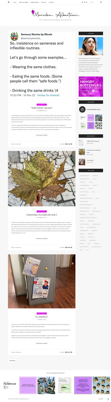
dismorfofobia (84, 201)
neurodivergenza (91, 227)
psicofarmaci (92, 240)
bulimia (91, 188)
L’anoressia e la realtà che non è (41, 214)
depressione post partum (86, 198)
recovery (96, 243)
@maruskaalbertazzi (59, 373)
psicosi (82, 243)
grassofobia (91, 220)
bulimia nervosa (84, 191)
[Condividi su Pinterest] (69, 144)
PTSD (89, 243)
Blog (15, 2)
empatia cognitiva (84, 211)
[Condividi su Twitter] (68, 144)
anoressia (95, 175)
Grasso (82, 220)
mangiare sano (96, 224)
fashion (91, 214)
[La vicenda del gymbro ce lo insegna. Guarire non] (90, 125)
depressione (83, 195)
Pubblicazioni (35, 2)
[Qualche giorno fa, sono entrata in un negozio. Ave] (90, 117)
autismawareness (84, 185)
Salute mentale (42, 104)
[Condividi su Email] (71, 144)
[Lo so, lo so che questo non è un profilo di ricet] (98, 125)
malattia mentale (84, 224)
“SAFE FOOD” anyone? (41, 107)
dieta (97, 198)
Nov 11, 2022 (90, 154)
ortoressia (91, 233)
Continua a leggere (41, 135)
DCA (93, 191)
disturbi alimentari (85, 207)
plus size (82, 237)
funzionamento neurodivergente (88, 217)
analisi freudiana (84, 175)
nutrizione (94, 230)
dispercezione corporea (86, 204)
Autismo (95, 185)
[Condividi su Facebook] (66, 144)
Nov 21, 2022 (90, 143)
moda (82, 227)
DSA (94, 207)
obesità (82, 233)
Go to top (100, 398)
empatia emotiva (96, 211)
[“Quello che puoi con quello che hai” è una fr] (83, 125)
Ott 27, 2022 (90, 162)
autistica (82, 188)
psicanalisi (91, 237)
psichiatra (83, 240)
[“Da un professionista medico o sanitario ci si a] (83, 117)
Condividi (62, 144)
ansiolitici (83, 182)
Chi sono (51, 2)
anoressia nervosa (85, 178)
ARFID (91, 182)
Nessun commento (16, 144)
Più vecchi (12, 360)
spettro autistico (96, 246)
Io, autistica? (42, 316)
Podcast (43, 2)
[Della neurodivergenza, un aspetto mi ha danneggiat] (98, 117)
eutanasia (83, 214)
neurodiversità (84, 230)
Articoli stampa (23, 2)
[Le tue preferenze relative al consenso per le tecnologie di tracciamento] (108, 399)
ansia (95, 178)
